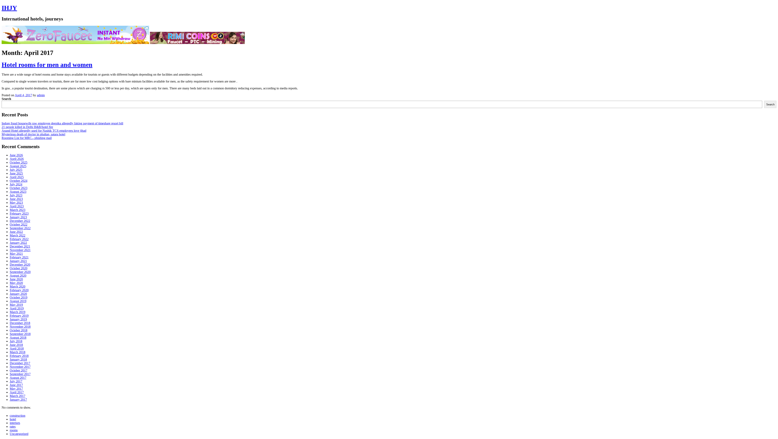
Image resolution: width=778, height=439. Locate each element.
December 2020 (20, 264)
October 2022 (18, 224)
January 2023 (18, 217)
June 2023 (16, 199)
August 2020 (18, 275)
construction (17, 415)
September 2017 (20, 374)
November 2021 (20, 250)
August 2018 (18, 337)
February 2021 (19, 257)
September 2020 (20, 272)
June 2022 (16, 231)
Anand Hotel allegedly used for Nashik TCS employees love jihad (44, 130)
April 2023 (17, 206)
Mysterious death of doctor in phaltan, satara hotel (33, 134)
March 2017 (17, 396)
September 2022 (20, 228)
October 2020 (18, 268)
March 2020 (17, 286)
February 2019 (19, 315)
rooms (14, 430)
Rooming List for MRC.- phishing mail (27, 138)
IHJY (9, 8)
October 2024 (18, 180)
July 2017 (16, 381)
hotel (13, 419)
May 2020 (16, 283)
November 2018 (20, 326)
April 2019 (17, 308)
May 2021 (16, 253)
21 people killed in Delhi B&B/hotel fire (27, 127)
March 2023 (17, 210)
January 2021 (18, 261)
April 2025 (17, 177)
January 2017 (18, 399)
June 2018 (16, 345)
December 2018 (20, 323)
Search (6, 99)
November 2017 (20, 366)
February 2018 (19, 356)
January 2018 (18, 359)
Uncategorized (19, 434)
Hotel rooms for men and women (47, 64)
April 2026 (17, 159)
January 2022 (18, 242)
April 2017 (17, 392)
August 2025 (18, 166)
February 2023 (19, 213)
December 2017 (20, 363)
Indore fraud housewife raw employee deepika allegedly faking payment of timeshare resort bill (62, 123)
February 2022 (19, 239)
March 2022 (17, 235)
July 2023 (16, 195)
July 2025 (16, 169)
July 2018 (16, 341)
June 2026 (16, 155)
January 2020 (18, 294)
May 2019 (16, 304)
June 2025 (16, 173)
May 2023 (16, 202)
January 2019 (18, 319)
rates (13, 426)
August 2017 (18, 377)
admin (41, 95)
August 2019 (18, 301)
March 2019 (17, 312)
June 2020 (16, 279)
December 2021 (20, 246)
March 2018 (17, 352)
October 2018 (18, 330)
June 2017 (16, 385)
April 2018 (17, 348)
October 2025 (18, 162)
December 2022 (20, 221)
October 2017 (18, 370)
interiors (15, 423)
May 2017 (16, 388)
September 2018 (20, 334)
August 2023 (18, 191)
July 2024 (16, 184)
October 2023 (18, 188)
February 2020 (19, 290)
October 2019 (18, 297)
